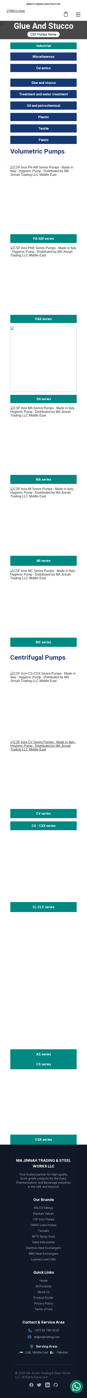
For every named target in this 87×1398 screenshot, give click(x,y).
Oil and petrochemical (43, 106)
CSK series (43, 1140)
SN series (43, 399)
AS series (43, 1054)
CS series (43, 1064)
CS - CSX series (44, 826)
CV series (43, 813)
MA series (43, 479)
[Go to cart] (65, 14)
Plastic (43, 117)
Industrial (43, 46)
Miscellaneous (43, 57)
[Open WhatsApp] (76, 1386)
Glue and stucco (43, 83)
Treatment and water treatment (43, 94)
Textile (43, 128)
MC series (43, 642)
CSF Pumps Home (43, 34)
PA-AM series (43, 239)
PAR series (43, 319)
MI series (44, 561)
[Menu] (78, 14)
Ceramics (43, 68)
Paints (44, 140)
